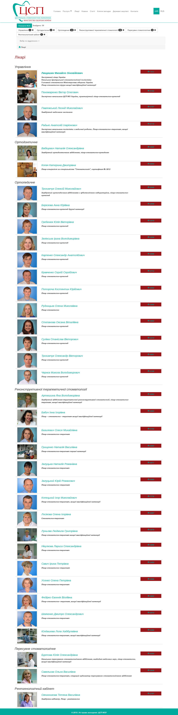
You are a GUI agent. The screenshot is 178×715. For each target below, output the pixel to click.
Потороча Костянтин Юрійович (61, 289)
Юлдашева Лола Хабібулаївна (59, 631)
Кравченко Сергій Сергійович (59, 272)
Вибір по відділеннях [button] (29, 40)
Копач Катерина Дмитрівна (58, 165)
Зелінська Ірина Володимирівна (60, 238)
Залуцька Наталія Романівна (59, 464)
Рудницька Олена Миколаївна (59, 306)
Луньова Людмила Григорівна (59, 531)
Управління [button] (24, 30)
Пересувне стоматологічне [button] (140, 30)
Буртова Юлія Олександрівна (59, 655)
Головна (57, 11)
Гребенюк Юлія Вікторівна (57, 222)
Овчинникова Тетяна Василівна (60, 695)
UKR (156, 11)
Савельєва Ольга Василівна (58, 671)
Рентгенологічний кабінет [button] (30, 34)
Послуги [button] (66, 11)
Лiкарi (77, 11)
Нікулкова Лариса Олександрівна (61, 546)
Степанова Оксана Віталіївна (59, 322)
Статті (92, 11)
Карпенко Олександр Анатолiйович (63, 255)
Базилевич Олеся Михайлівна (59, 430)
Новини (84, 11)
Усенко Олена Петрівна (56, 580)
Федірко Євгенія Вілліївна (56, 597)
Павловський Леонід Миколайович (62, 108)
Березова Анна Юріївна (55, 205)
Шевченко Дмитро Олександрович (62, 614)
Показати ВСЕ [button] (24, 25)
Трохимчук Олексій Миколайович (61, 188)
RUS (162, 11)
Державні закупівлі (120, 11)
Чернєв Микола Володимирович (60, 372)
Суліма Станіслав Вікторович (59, 339)
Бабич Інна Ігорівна (53, 412)
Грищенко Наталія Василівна (59, 447)
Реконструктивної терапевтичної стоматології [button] (100, 30)
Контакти (134, 11)
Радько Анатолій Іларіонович (59, 125)
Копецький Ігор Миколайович (59, 497)
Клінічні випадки (104, 11)
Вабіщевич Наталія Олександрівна (62, 148)
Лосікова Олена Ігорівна (56, 514)
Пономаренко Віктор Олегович (59, 92)
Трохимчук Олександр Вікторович (62, 356)
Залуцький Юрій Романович (58, 481)
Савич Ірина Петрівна (55, 563)
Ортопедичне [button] (65, 30)
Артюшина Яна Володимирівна (60, 395)
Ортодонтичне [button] (44, 30)
